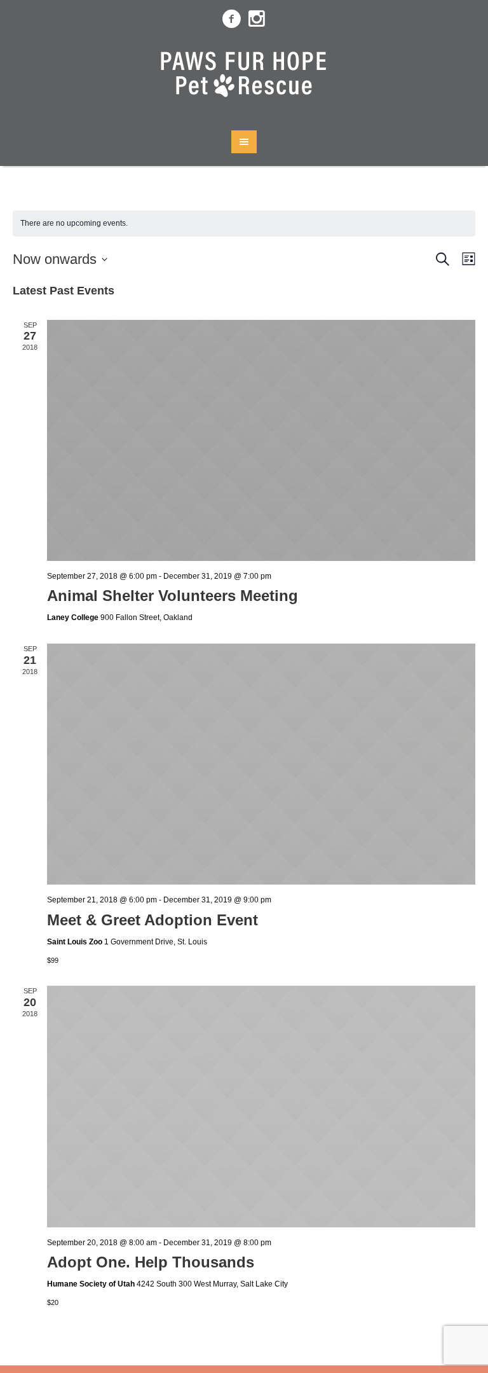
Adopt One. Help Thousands (150, 1262)
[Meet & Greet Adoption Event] (261, 764)
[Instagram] (256, 19)
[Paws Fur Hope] (243, 78)
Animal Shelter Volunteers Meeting (172, 595)
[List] (466, 259)
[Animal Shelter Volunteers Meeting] (261, 440)
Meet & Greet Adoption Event (152, 919)
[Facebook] (231, 19)
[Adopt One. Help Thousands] (261, 1106)
